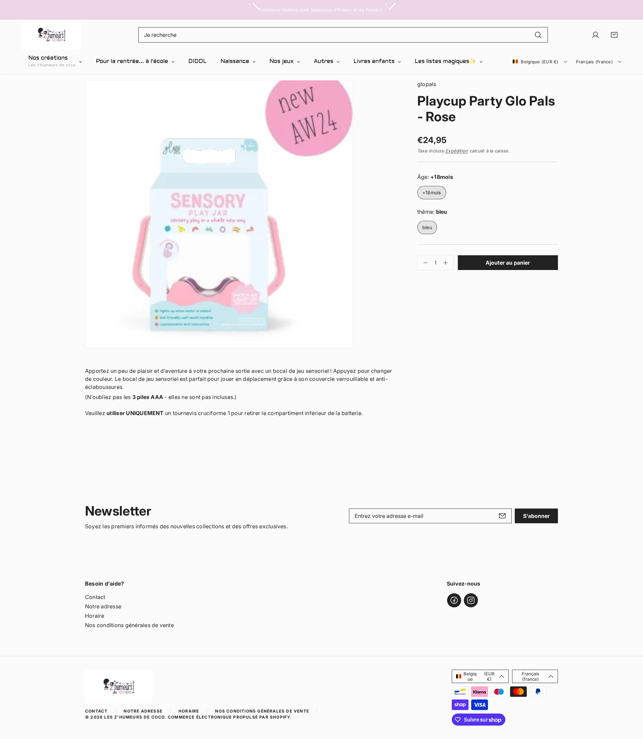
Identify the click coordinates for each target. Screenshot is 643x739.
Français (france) (594, 61)
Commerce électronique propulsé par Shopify (229, 717)
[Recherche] (538, 35)
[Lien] (51, 35)
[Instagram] (470, 600)
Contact (95, 597)
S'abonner (536, 516)
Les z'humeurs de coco (134, 717)
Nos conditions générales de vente (129, 625)
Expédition (456, 150)
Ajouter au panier (508, 262)
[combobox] (343, 34)
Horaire (94, 615)
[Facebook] (454, 600)
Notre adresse (103, 606)
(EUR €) (478, 676)
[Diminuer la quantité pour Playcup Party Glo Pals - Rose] (422, 262)
